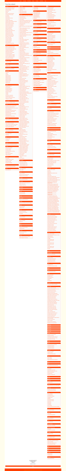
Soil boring (7, 134)
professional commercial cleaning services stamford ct (53, 51)
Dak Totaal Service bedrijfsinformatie (53, 206)
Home (21, 0)
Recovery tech (50, 166)
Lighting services (22, 228)
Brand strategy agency (23, 49)
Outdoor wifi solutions (51, 237)
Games (49, 149)
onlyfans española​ (50, 236)
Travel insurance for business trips (52, 223)
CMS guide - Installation (9, 98)
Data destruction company (23, 136)
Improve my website (50, 441)
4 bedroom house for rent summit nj (52, 299)
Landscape (35, 38)
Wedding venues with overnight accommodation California (38, 85)
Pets (6, 136)
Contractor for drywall (50, 88)
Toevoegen (24, 0)
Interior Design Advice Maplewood (52, 302)
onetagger (49, 238)
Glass (48, 153)
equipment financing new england (52, 118)
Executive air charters (23, 82)
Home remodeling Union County (10, 47)
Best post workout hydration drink (10, 30)
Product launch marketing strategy (24, 121)
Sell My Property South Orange (52, 301)
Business (21, 14)
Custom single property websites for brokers (54, 234)
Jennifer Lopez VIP (22, 192)
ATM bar (21, 77)
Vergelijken (49, 380)
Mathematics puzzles (22, 129)
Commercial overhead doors (23, 131)
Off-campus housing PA (9, 53)
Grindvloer (49, 74)
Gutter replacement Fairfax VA (10, 123)
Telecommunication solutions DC (24, 54)
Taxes (48, 420)
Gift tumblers (7, 158)
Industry (49, 412)
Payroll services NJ (50, 421)
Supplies (21, 201)
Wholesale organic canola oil (10, 22)
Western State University (23, 11)
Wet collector (21, 72)
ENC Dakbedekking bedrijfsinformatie (53, 185)
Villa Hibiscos (49, 368)
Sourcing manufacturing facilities (24, 91)
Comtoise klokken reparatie (51, 169)
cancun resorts (50, 357)
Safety (21, 215)
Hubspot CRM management (23, 112)
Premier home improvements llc (10, 68)
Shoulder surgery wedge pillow (52, 162)
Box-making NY (36, 32)
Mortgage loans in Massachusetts (52, 123)
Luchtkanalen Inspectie (9, 90)
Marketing (49, 256)
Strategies (21, 177)
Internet (49, 232)
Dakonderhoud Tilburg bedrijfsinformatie (53, 189)
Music (48, 270)
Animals (49, 20)
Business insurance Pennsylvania (52, 217)
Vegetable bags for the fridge (9, 159)
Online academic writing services (24, 39)
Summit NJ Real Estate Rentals (52, 308)
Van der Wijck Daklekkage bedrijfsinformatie (54, 210)
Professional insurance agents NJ (52, 226)
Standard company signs (23, 114)
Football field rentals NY (51, 345)
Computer (35, 55)
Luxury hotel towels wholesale (52, 390)
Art (48, 28)
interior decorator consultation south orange (11, 124)
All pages (37, 0)
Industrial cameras (22, 62)
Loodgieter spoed (50, 397)
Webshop (7, 156)
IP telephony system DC (23, 45)
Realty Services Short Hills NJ (52, 296)
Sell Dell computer (36, 57)
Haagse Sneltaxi (36, 8)
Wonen (49, 392)
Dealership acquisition (51, 7)
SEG (34, 34)
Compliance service (50, 433)
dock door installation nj (51, 101)
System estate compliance (23, 94)
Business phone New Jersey (23, 134)
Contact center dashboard (23, 71)
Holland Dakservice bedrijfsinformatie (53, 199)
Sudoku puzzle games (23, 107)
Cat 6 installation (22, 158)
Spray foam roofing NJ (51, 335)
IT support (49, 432)
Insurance (49, 214)
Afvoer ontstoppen (50, 393)
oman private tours (8, 169)
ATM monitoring (22, 48)
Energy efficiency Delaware (9, 58)
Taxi (34, 6)
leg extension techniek (51, 240)
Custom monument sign (23, 78)
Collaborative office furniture (51, 146)
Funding (49, 140)
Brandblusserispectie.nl (9, 88)
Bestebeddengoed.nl (36, 15)
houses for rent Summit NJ (51, 319)
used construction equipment (51, 90)
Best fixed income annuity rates (52, 125)
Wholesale (49, 387)
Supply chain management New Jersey (25, 21)
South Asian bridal (22, 206)
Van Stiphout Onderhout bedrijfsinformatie (53, 201)
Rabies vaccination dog (51, 26)
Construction (49, 72)
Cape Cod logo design (23, 96)
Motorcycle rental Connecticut (24, 175)
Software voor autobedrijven (51, 36)
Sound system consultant (23, 155)
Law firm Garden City (8, 109)
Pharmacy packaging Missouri (24, 30)
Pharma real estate (22, 115)
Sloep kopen (49, 171)
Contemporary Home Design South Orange (53, 300)
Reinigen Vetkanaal (8, 91)
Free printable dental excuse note (24, 98)
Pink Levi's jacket (50, 68)
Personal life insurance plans (52, 218)
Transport (49, 350)
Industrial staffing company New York (25, 63)
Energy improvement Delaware (10, 52)
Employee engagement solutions (24, 74)
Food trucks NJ (50, 138)
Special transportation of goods (10, 8)
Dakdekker (49, 398)
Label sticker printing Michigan (52, 258)
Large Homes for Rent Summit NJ (52, 295)
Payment (49, 416)
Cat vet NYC (7, 140)
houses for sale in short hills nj (52, 321)
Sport (48, 435)
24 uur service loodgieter (51, 396)
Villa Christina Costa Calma (51, 369)
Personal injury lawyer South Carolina (11, 110)
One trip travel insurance (51, 222)
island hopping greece (23, 168)
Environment (49, 103)
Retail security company (9, 147)
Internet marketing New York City (24, 47)
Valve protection (22, 41)
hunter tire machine (50, 44)
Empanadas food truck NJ (51, 136)
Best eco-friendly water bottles (10, 23)
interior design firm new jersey (24, 237)
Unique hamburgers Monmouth (52, 131)
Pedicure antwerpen (22, 220)
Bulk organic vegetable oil (37, 64)
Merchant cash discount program (24, 145)
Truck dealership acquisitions (52, 15)
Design (7, 132)
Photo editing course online (23, 162)
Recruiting (35, 41)
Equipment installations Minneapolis (52, 96)
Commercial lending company (52, 124)
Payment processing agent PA (24, 80)
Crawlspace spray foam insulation (52, 93)
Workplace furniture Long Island (52, 147)
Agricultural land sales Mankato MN (52, 293)
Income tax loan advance (23, 231)
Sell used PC (35, 56)
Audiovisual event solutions (23, 212)
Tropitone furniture (50, 145)
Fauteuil (49, 279)
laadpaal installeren (50, 38)
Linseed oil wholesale (9, 38)
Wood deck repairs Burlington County (53, 75)
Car (6, 60)
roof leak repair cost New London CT (53, 336)
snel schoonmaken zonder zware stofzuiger (53, 406)
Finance (49, 110)
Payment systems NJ (50, 418)
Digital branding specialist (23, 111)
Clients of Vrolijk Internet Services (10, 97)
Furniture (49, 143)
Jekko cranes (49, 94)
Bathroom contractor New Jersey (10, 46)
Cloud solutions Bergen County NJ (24, 144)
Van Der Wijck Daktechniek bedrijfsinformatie (54, 179)
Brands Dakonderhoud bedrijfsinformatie (53, 187)
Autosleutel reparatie (50, 33)
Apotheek (7, 74)
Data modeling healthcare (23, 143)
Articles (33, 0)
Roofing (49, 333)
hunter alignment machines (9, 24)
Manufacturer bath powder (23, 73)
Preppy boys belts (50, 67)
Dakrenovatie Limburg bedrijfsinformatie (53, 207)
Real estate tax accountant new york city (11, 144)
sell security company (51, 117)
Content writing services (23, 18)
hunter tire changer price (9, 27)
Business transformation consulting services (26, 93)
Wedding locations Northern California (39, 80)
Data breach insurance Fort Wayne (52, 216)
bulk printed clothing (50, 56)
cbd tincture (35, 46)
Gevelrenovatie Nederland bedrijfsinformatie (54, 198)
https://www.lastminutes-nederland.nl (53, 359)
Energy (21, 225)
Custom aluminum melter (9, 32)
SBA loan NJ (49, 141)
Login (45, 0)
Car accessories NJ (50, 8)
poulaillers (49, 170)
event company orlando (23, 33)
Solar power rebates (36, 75)
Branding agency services (37, 53)
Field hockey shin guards (51, 58)
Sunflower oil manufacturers (9, 36)
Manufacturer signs (22, 79)
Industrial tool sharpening (23, 139)
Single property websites (51, 233)
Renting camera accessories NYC (24, 174)
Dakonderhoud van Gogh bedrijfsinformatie (53, 211)
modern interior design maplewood (52, 309)
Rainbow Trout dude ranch (51, 374)
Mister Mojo (49, 174)
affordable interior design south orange (11, 125)
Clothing (49, 55)
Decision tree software (37, 68)
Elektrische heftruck (22, 7)
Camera (49, 408)
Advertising (7, 128)
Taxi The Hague (36, 7)
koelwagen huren (50, 276)
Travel (48, 361)
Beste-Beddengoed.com (37, 13)
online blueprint (22, 19)
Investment (21, 181)
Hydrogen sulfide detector (9, 20)
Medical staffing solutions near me (24, 69)
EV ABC (49, 241)
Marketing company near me (51, 261)
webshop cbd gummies (37, 47)
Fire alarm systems (8, 148)
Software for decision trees (37, 69)
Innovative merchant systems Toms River (53, 113)
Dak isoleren (49, 401)
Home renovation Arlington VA (10, 126)
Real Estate (49, 286)
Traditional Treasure (22, 8)
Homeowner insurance (51, 224)
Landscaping (7, 100)
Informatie (49, 168)
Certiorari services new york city (52, 115)
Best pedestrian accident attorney (10, 111)
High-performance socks (51, 62)
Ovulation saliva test (50, 158)
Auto (48, 31)
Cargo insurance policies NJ (51, 215)
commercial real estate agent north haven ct (53, 288)
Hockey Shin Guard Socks (51, 59)
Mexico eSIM (21, 38)
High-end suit (49, 70)
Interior (21, 235)
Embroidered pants (50, 61)
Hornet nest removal (22, 137)
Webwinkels (7, 70)
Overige (49, 273)
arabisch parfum (8, 82)
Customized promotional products (24, 113)
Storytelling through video (23, 120)
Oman (6, 168)
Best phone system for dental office (24, 66)
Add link (33, 466)
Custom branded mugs (23, 89)
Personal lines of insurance (51, 229)
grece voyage (21, 169)
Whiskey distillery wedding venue (52, 134)
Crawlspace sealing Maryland (10, 50)
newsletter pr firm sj (50, 257)
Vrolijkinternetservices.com (9, 96)
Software (35, 67)
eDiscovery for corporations (23, 151)
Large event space (22, 173)
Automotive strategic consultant (52, 12)
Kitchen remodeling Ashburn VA (10, 56)
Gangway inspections (51, 77)
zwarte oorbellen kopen (37, 12)
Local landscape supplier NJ (37, 39)
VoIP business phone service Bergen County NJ (26, 26)
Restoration (35, 27)
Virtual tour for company (23, 161)
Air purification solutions (23, 58)
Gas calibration (22, 154)
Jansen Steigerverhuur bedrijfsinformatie (53, 209)
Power (34, 74)
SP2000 (7, 12)
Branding (35, 51)
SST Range (21, 37)
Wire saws (21, 135)
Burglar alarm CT (8, 152)
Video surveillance (8, 154)
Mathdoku (21, 128)
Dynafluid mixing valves (9, 31)
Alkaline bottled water (9, 28)
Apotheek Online (8, 81)
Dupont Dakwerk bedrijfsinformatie (52, 178)
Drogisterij (35, 45)
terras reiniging (50, 405)
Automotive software (8, 61)
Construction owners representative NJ (53, 81)
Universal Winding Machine (51, 414)
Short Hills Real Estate (51, 304)
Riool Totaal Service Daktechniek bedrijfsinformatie (52, 182)
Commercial (7, 118)
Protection (49, 282)
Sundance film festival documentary (10, 166)
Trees (48, 363)
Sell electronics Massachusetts (38, 60)
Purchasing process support (9, 14)
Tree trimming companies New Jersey (53, 365)
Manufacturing (50, 252)
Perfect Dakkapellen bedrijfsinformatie (53, 188)
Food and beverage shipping (51, 353)
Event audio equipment (23, 211)
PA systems (21, 213)
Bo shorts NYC (50, 108)
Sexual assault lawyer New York (10, 106)
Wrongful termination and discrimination (11, 105)
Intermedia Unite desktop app (24, 150)
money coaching (50, 122)
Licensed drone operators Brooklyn (52, 265)
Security (7, 146)
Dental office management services (24, 122)
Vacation (49, 367)
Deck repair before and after (37, 28)
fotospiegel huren (50, 453)
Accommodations (50, 423)
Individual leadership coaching (24, 147)
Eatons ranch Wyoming (51, 372)
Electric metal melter (8, 37)
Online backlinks (8, 87)
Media (48, 263)
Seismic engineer (22, 56)
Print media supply (36, 35)
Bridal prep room (22, 207)
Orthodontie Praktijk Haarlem (38, 25)
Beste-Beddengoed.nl (37, 14)
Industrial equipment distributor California (11, 21)
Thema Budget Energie (51, 239)
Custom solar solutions (37, 76)
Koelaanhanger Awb (50, 277)
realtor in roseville (50, 310)
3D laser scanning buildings (51, 80)
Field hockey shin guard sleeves (52, 69)
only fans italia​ (8, 19)
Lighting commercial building (24, 227)
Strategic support (8, 65)
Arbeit (34, 20)
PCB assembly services (23, 70)
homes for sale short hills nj (51, 292)
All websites (41, 0)
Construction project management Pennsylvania (52, 79)
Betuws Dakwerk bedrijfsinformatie (52, 202)
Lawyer (7, 104)
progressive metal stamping (51, 254)
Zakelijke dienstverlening (51, 427)
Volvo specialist (50, 11)
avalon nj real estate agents (51, 311)
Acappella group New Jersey (51, 271)
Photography (21, 160)
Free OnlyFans (8, 16)
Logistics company (50, 352)
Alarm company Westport (9, 153)
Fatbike (7, 73)
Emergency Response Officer (38, 21)
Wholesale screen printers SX (52, 389)
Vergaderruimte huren (9, 86)
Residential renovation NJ (51, 97)
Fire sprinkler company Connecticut (52, 284)
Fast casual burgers (50, 133)
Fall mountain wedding (37, 81)
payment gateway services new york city (53, 116)
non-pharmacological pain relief (52, 161)
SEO (48, 439)
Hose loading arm (50, 76)
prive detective (50, 280)
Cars (48, 6)
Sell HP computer (36, 61)
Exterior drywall (50, 87)
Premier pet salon (8, 138)
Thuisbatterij (49, 404)
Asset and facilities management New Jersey (12, 119)
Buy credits (29, 0)
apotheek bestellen (8, 79)
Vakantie (35, 89)
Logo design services (8, 133)
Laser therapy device (50, 163)
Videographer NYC (50, 264)
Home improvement (8, 67)
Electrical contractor (22, 216)
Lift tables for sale (50, 95)
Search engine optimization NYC (24, 61)
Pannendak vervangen (51, 399)
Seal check (7, 11)
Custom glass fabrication (51, 154)
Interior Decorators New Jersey (52, 307)
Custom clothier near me (51, 64)
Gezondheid (35, 23)
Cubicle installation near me (23, 118)
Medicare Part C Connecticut (51, 121)
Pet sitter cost (7, 139)
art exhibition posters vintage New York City (53, 29)
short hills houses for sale (51, 316)
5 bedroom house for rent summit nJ (52, 312)
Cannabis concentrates (9, 160)
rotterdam (49, 452)
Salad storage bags (8, 161)
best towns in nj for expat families (52, 322)
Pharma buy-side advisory (23, 87)
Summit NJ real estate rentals (52, 315)
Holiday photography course (23, 165)
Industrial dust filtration (23, 46)
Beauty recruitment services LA (24, 199)
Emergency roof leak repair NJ (52, 334)
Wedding (35, 78)
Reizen (21, 167)
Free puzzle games (22, 110)
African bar (49, 132)
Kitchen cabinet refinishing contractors (25, 236)
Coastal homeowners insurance (52, 227)
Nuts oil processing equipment (10, 13)
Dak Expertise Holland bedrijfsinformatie (53, 203)
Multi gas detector (22, 103)
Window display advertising (9, 130)
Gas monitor (21, 64)
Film (6, 164)
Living (6, 45)
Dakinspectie (49, 428)
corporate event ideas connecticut (24, 42)
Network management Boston (24, 146)
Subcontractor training (23, 65)
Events (21, 209)
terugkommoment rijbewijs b (51, 40)
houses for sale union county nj (52, 291)
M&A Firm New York (22, 183)
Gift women (35, 18)
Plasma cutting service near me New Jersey (54, 385)
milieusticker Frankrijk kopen (51, 35)
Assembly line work (22, 85)
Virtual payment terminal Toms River (25, 57)
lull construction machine (51, 89)
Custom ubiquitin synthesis (23, 40)
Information (21, 6)
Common (7, 6)
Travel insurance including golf (52, 230)
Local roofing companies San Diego (52, 337)
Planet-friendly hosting (23, 142)
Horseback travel (50, 373)
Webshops (35, 11)
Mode (20, 219)
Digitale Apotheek (8, 75)
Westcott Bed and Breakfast (51, 425)
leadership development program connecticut (26, 32)
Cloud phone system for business (24, 53)
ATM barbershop (22, 50)
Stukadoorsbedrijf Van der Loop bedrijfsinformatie (52, 192)
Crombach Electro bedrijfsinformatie (52, 190)
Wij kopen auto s (50, 34)
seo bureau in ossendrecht (9, 95)
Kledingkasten (50, 278)
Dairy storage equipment (23, 138)
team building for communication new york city (26, 15)
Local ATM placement (23, 90)
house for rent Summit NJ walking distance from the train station (53, 318)
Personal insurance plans (51, 221)
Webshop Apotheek (8, 80)
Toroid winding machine (51, 458)
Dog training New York (51, 21)
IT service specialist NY (23, 31)
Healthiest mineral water (9, 29)
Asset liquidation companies (23, 123)
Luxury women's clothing (51, 63)
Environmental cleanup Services (52, 104)
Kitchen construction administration (24, 88)
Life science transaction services (24, 102)
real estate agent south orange (52, 287)
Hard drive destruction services (24, 119)
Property (7, 142)
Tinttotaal (7, 94)
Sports (49, 343)
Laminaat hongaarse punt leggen (10, 54)
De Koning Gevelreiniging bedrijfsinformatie (54, 177)
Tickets (21, 191)
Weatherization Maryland (9, 51)
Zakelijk (7, 84)
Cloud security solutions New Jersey (25, 22)
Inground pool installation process (10, 102)
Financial (21, 230)
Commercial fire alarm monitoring (10, 151)
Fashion (49, 107)
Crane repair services (50, 85)
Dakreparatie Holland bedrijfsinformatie (53, 208)
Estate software (22, 104)
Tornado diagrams (36, 71)
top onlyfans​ (7, 15)
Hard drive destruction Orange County (25, 86)
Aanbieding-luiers (50, 382)
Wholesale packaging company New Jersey (26, 202)
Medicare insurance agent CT (52, 119)
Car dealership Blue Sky (51, 16)
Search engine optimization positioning (53, 440)
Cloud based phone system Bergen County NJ (26, 55)
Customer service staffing (23, 152)
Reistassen (7, 72)
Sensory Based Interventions (24, 179)
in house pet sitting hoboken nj (52, 22)
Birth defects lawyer (8, 112)
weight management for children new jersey (53, 160)
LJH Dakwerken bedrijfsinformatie (52, 195)
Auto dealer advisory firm (51, 14)
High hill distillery (50, 135)
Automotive (49, 42)
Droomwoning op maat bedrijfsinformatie (53, 200)
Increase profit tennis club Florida (52, 344)
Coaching (7, 63)
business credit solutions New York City (53, 114)
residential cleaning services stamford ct (53, 53)
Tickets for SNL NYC (22, 193)
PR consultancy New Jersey (23, 95)
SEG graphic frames (22, 23)
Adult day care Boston (51, 164)
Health (49, 156)
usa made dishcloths (50, 52)
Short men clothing (50, 60)
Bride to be (21, 221)
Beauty (21, 205)
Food (48, 129)
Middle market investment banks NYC (25, 182)
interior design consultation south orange (53, 294)
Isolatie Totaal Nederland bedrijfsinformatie (53, 186)
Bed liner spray (50, 13)
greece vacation (50, 358)
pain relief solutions (50, 159)
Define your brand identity (23, 29)
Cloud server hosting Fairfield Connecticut (25, 34)
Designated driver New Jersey (10, 43)
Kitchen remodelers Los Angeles (52, 86)
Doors (48, 99)
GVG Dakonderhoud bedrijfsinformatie (53, 184)
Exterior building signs (23, 130)
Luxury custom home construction (52, 82)
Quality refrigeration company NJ (10, 7)
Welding (49, 384)
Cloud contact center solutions (24, 81)
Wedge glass (49, 413)
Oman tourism (49, 175)
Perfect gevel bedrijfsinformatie (52, 176)
